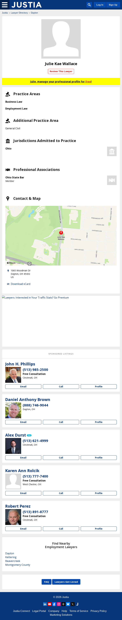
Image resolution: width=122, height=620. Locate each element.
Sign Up (113, 4)
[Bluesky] (68, 604)
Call (61, 386)
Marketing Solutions (61, 614)
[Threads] (63, 604)
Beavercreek (12, 561)
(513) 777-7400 (35, 476)
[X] (73, 604)
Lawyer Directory (19, 12)
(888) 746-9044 (35, 405)
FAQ (46, 581)
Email (23, 386)
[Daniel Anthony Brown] (13, 410)
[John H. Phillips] (13, 375)
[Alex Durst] (13, 446)
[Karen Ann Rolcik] (13, 481)
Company (53, 611)
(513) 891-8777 (35, 511)
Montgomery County (17, 565)
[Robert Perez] (13, 517)
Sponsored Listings (61, 353)
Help (64, 611)
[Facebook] (54, 604)
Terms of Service (78, 611)
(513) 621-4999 (35, 440)
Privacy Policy (99, 611)
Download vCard (20, 284)
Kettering (11, 557)
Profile (98, 386)
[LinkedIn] (45, 604)
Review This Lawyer (61, 71)
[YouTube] (49, 604)
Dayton (34, 12)
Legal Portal (39, 611)
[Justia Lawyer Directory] (26, 5)
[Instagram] (59, 604)
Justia (5, 12)
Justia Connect (21, 611)
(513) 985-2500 (35, 369)
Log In (99, 4)
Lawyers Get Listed (66, 581)
